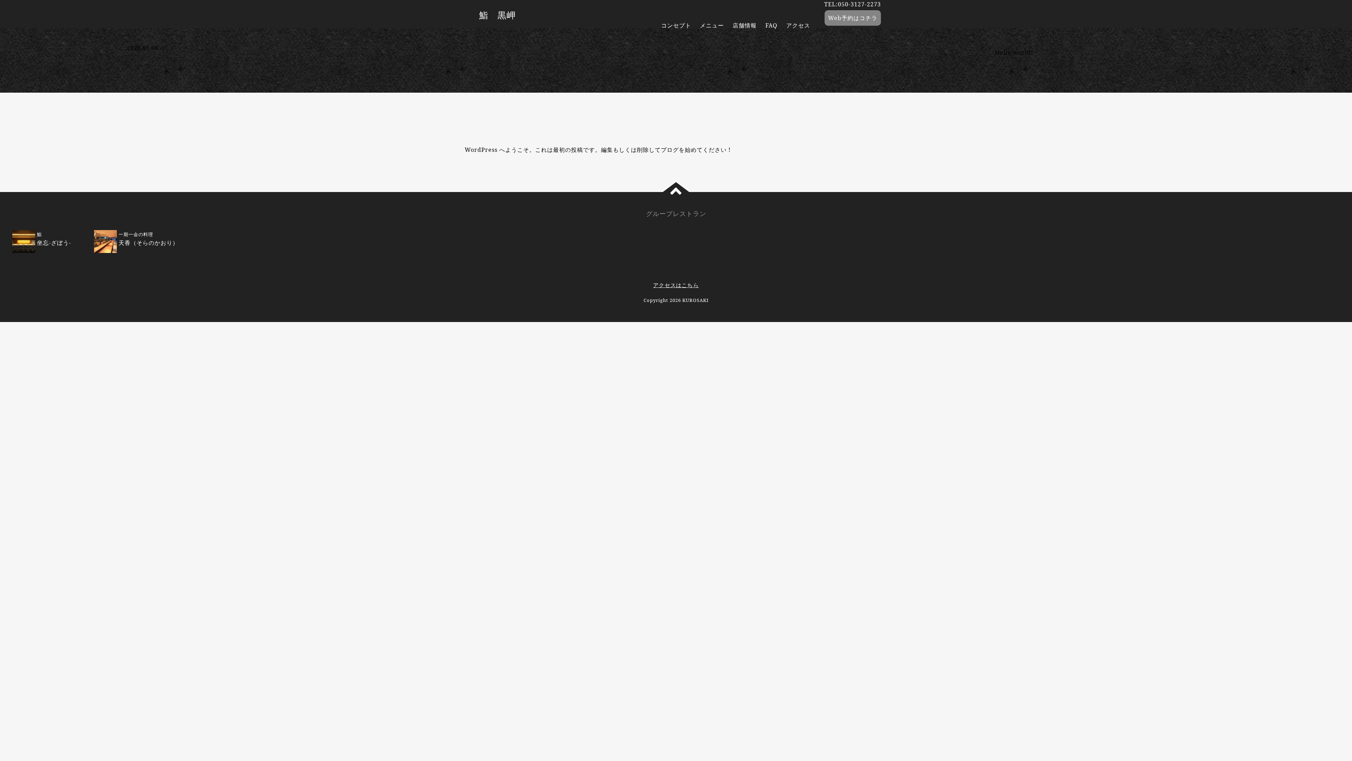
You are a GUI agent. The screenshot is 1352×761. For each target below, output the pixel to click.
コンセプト (676, 25)
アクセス (798, 25)
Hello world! (1014, 52)
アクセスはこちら (676, 285)
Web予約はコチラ (852, 18)
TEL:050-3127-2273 (852, 4)
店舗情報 (745, 25)
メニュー (712, 25)
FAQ (771, 25)
